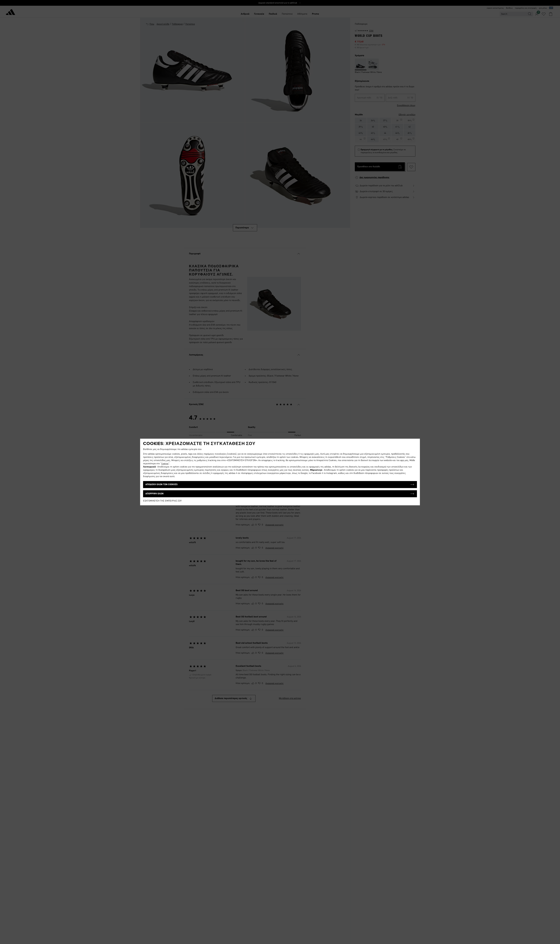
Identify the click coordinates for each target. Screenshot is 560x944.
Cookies (164, 464)
